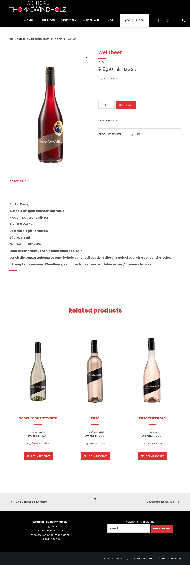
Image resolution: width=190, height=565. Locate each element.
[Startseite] (38, 7)
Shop (109, 20)
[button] (125, 134)
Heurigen (48, 20)
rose (58, 39)
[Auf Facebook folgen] (158, 20)
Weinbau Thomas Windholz (29, 39)
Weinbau (30, 20)
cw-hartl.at (118, 558)
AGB (132, 558)
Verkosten (68, 20)
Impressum (176, 558)
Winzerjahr (91, 20)
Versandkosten (112, 78)
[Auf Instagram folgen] (167, 20)
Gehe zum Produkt (38, 456)
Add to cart (126, 105)
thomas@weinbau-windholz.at (50, 535)
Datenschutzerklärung (152, 558)
